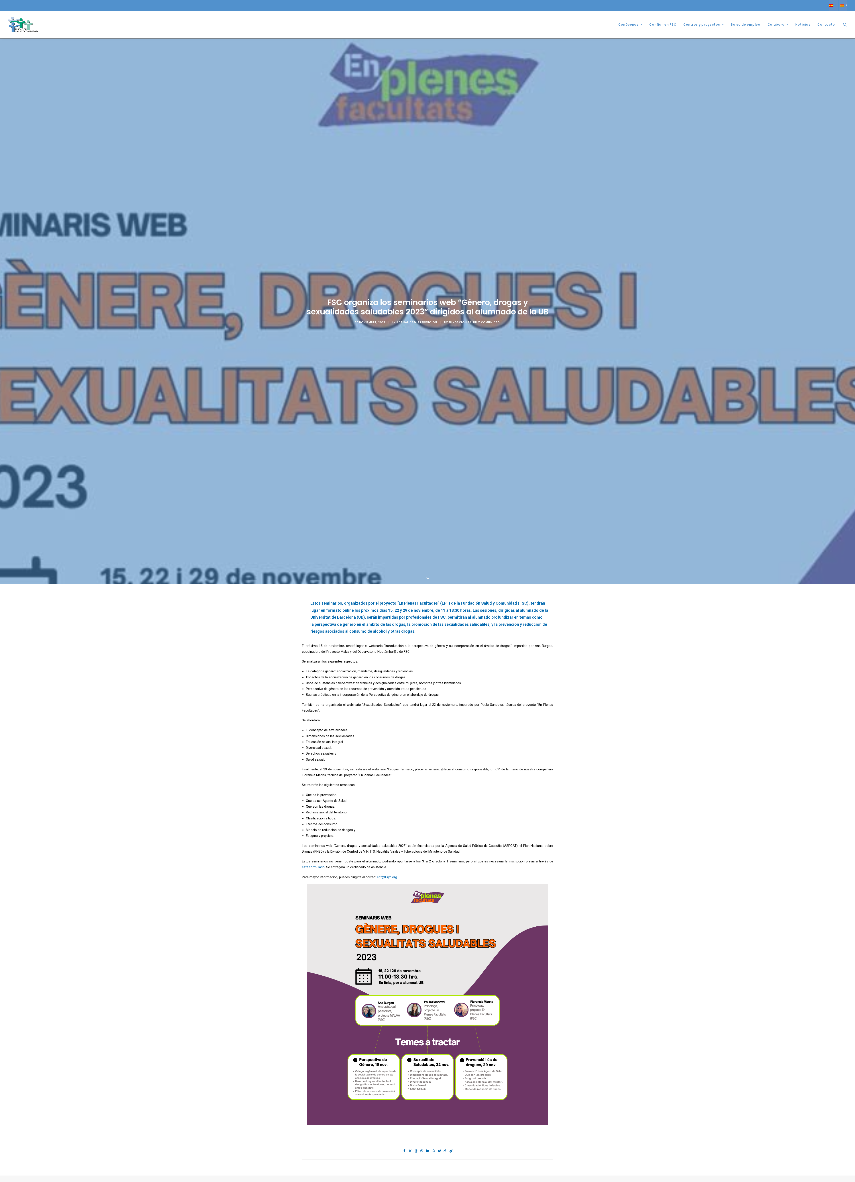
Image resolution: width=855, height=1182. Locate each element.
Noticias (802, 24)
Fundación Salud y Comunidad (474, 385)
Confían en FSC (662, 24)
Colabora (776, 24)
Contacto (826, 24)
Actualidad (406, 385)
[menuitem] (833, 5)
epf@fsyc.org (387, 1003)
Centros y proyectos (701, 24)
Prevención (427, 385)
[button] (845, 24)
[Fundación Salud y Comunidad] (23, 24)
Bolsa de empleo (745, 24)
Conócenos (628, 24)
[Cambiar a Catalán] (843, 5)
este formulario (313, 993)
